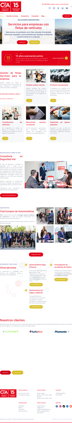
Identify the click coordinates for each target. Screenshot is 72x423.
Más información (36, 284)
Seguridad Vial (21, 419)
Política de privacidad (29, 419)
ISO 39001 (9, 419)
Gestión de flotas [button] (12, 16)
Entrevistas (21, 409)
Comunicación (64, 4)
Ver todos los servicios (6, 98)
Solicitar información (9, 195)
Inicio (2, 16)
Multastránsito (3, 419)
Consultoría (25, 16)
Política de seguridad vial (43, 409)
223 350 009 (45, 4)
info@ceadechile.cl (60, 393)
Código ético (40, 407)
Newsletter (21, 406)
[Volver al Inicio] (10, 6)
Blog (42, 16)
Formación (35, 16)
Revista (20, 407)
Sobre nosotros (36, 254)
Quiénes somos (54, 4)
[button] (71, 6)
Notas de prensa (23, 411)
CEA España (14, 419)
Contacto (67, 16)
